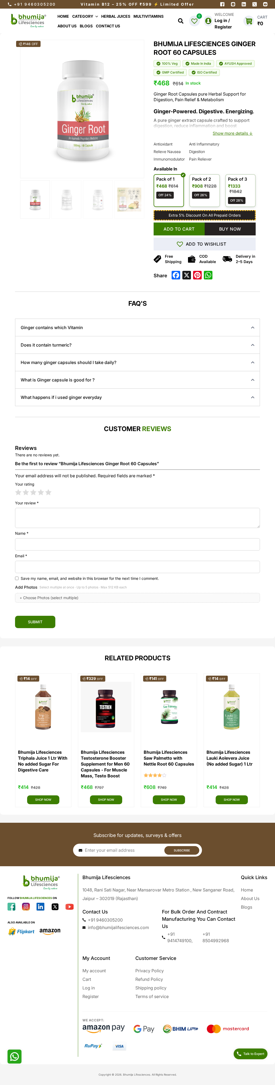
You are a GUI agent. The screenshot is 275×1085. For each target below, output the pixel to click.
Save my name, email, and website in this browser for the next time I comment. (90, 578)
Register (90, 996)
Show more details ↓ (233, 133)
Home (247, 890)
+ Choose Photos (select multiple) (49, 597)
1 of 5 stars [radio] (18, 492)
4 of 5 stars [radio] (41, 492)
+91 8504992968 (215, 937)
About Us (250, 898)
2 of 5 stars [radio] (26, 492)
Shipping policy (151, 988)
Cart (86, 979)
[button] (205, 244)
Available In (165, 169)
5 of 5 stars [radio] (48, 492)
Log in (88, 988)
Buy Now (230, 229)
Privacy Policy (149, 970)
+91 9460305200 (35, 4)
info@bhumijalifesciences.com (118, 927)
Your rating (24, 484)
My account (94, 970)
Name (21, 533)
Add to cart (179, 229)
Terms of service (152, 996)
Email (21, 556)
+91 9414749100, (180, 937)
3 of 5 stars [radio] (33, 492)
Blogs (246, 907)
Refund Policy (149, 979)
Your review (27, 503)
